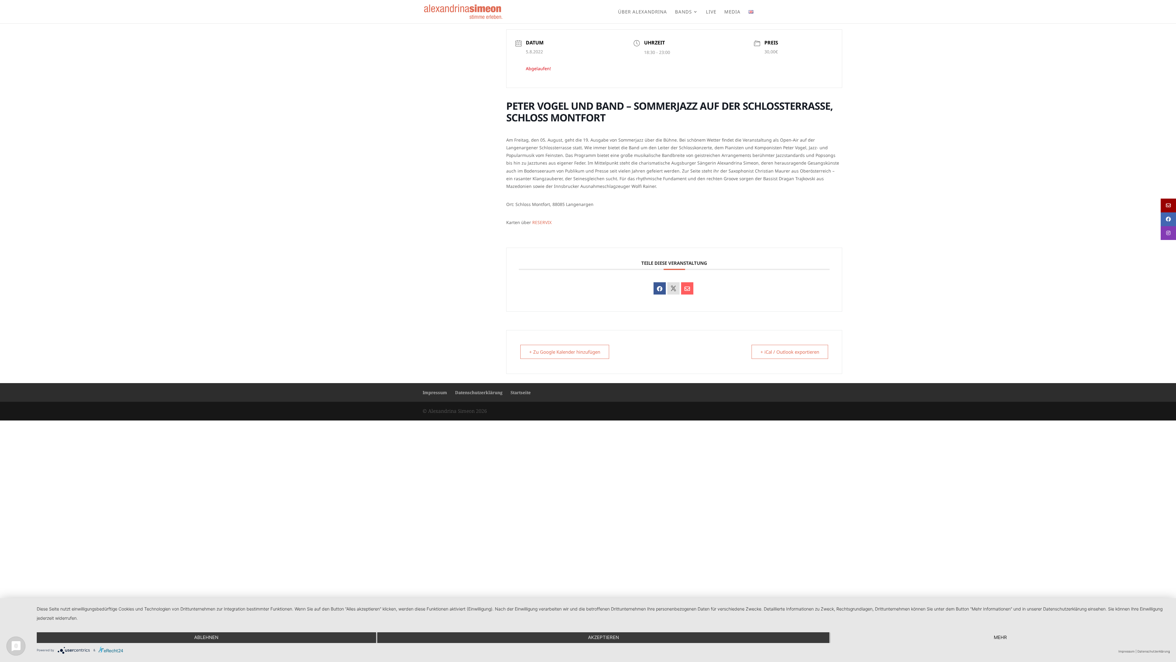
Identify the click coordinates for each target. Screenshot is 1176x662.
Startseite (521, 392)
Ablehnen (206, 637)
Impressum (435, 392)
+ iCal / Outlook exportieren (789, 352)
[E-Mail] (687, 288)
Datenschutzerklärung (479, 392)
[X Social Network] (673, 288)
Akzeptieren (603, 637)
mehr (1000, 637)
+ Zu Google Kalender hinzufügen (564, 352)
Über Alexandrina (642, 12)
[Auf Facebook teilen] (660, 288)
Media (732, 12)
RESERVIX (542, 222)
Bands (683, 12)
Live (711, 12)
